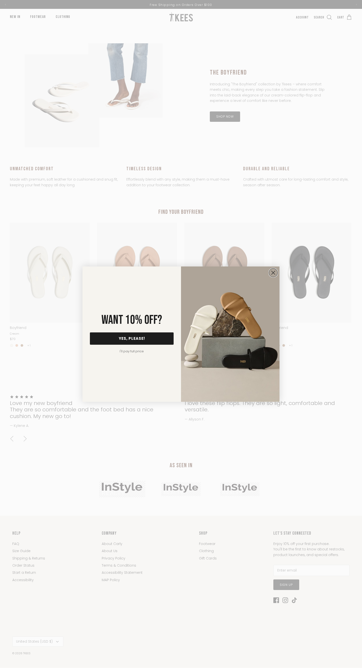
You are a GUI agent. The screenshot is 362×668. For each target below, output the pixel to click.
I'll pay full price (132, 351)
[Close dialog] (273, 272)
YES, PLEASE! (132, 338)
